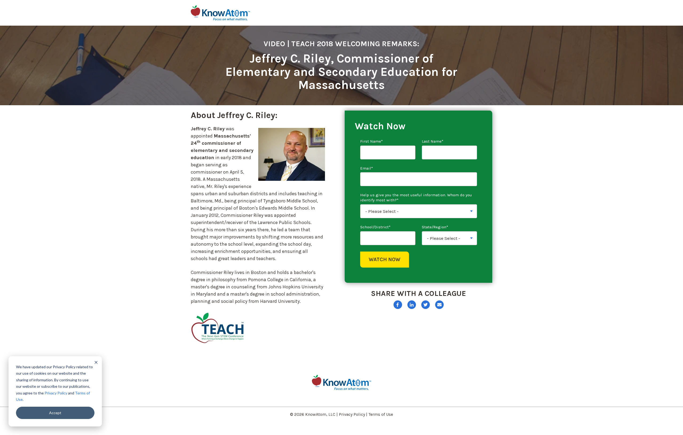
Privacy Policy (56, 393)
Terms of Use (380, 414)
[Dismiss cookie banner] (96, 362)
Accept (55, 412)
